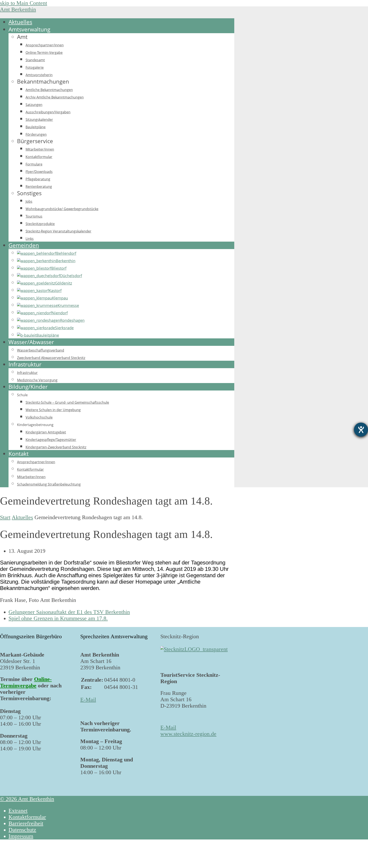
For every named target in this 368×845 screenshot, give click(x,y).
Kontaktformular (27, 817)
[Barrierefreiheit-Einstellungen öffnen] (361, 430)
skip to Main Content (23, 3)
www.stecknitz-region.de (188, 734)
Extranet (18, 811)
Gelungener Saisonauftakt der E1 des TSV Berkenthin (69, 612)
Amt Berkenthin (18, 9)
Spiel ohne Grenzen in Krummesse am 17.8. (58, 618)
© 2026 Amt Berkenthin (27, 799)
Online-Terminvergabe (26, 682)
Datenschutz (22, 830)
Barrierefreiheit (26, 823)
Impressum (21, 836)
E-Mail (88, 700)
